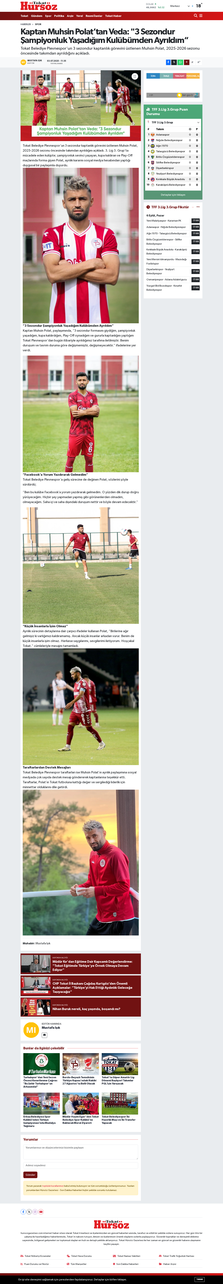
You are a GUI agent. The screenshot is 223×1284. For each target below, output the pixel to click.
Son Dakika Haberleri (127, 1264)
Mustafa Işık (51, 1027)
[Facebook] (23, 1212)
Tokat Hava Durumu (81, 1256)
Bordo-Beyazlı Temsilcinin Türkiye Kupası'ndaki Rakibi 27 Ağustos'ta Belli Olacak (79, 1080)
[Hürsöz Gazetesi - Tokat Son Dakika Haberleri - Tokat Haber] (39, 6)
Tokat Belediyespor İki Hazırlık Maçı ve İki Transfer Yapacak (118, 1119)
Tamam (199, 1279)
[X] (29, 1212)
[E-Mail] (44, 1035)
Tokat (24, 16)
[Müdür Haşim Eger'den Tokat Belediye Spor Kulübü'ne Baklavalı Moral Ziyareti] (81, 1103)
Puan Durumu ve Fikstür (36, 1264)
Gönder (30, 1175)
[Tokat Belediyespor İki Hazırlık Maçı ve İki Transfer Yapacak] (120, 1103)
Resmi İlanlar (94, 16)
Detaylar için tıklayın (173, 195)
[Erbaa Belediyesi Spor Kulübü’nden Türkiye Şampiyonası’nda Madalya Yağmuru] (41, 1103)
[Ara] (196, 15)
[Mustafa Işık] (31, 1030)
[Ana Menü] (200, 15)
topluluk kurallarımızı (53, 1186)
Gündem (36, 16)
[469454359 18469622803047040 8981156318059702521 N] (81, 862)
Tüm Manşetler (79, 1264)
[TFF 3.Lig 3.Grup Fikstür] (198, 207)
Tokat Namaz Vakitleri (128, 1256)
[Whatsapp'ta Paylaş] (180, 62)
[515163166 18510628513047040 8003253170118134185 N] (81, 245)
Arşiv (70, 16)
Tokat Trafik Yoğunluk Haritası (178, 1256)
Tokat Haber (113, 16)
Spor (48, 16)
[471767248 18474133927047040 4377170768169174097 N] (81, 565)
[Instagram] (35, 1212)
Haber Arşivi (169, 1264)
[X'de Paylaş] (174, 62)
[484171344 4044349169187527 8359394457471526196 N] (81, 413)
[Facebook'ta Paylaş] (168, 62)
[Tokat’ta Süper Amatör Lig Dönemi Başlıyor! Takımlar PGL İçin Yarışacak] (120, 1064)
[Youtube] (41, 1212)
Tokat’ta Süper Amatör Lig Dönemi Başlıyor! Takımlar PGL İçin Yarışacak (118, 1080)
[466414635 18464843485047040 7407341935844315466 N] (81, 706)
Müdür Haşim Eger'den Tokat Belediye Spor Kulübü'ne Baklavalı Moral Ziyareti (81, 1119)
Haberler (26, 24)
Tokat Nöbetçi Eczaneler (38, 1256)
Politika (59, 16)
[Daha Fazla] (186, 62)
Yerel (79, 16)
